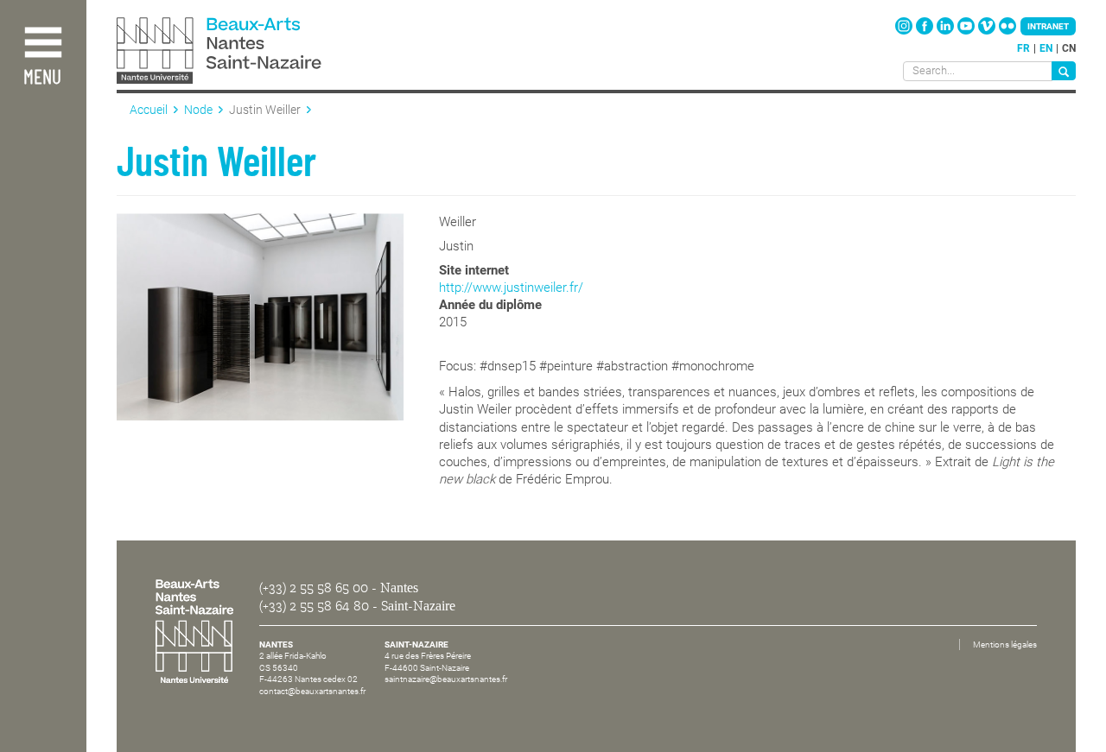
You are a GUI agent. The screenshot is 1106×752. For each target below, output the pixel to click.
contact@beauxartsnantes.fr (312, 691)
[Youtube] (967, 31)
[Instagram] (905, 31)
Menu (42, 78)
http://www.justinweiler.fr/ (511, 287)
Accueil (149, 110)
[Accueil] (257, 52)
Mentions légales (1005, 644)
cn (1069, 48)
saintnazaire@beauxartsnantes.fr (446, 679)
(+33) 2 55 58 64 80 (314, 606)
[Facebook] (926, 31)
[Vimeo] (988, 31)
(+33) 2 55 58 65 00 (313, 588)
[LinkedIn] (947, 31)
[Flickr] (1007, 31)
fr (1023, 48)
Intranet (1048, 26)
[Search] (1064, 70)
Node (198, 110)
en (1045, 48)
